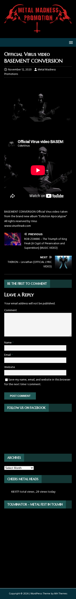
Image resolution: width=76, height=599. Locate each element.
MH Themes (60, 594)
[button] (70, 42)
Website (9, 367)
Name (8, 342)
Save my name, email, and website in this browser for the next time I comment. (37, 382)
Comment (10, 310)
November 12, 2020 (20, 69)
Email (7, 355)
